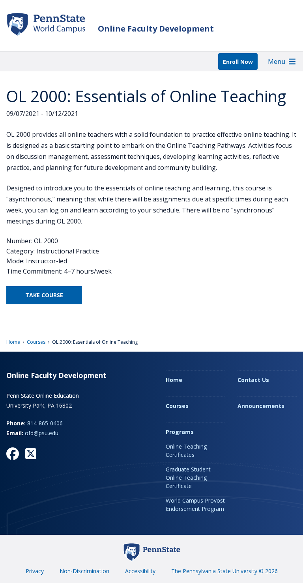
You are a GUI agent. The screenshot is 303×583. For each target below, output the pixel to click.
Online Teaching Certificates (186, 450)
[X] (30, 453)
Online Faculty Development (156, 28)
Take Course (44, 295)
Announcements (261, 406)
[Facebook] (12, 453)
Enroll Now (238, 61)
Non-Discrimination (84, 571)
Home (13, 342)
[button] (276, 61)
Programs (180, 432)
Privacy (35, 571)
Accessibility (140, 571)
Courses (36, 342)
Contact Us (253, 380)
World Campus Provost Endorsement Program (195, 504)
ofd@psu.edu (41, 433)
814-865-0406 (45, 423)
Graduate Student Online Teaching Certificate (188, 478)
